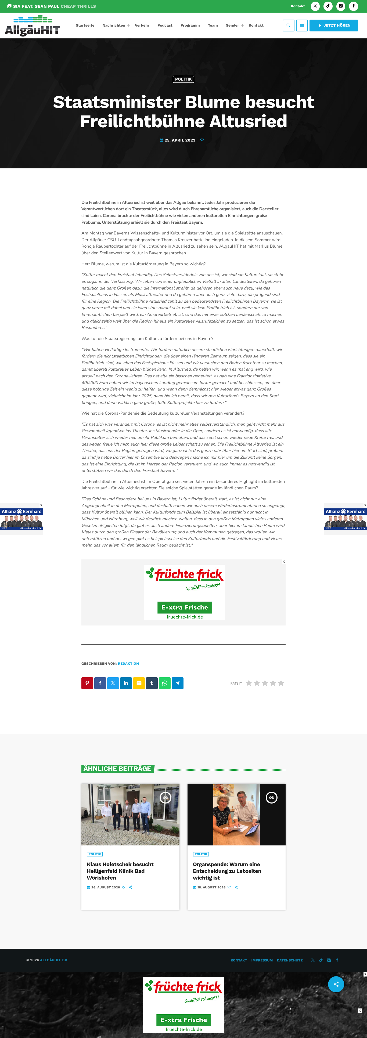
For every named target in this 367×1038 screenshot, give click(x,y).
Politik (183, 79)
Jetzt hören (334, 25)
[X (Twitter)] (315, 6)
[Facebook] (353, 6)
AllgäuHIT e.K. (54, 960)
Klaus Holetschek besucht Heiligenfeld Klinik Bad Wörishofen (120, 871)
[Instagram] (341, 6)
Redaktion (128, 664)
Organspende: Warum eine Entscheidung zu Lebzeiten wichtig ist (227, 871)
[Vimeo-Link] (32, 25)
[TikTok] (328, 6)
